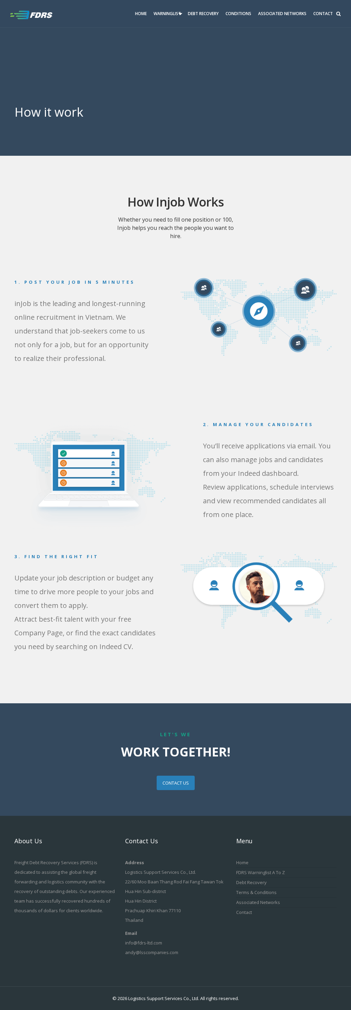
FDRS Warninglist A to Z (260, 872)
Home (141, 13)
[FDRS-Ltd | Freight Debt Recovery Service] (36, 13)
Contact (323, 13)
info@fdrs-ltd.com (143, 943)
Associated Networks (282, 13)
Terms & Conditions (256, 892)
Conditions (238, 13)
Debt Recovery (203, 13)
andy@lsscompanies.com (151, 952)
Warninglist (167, 13)
